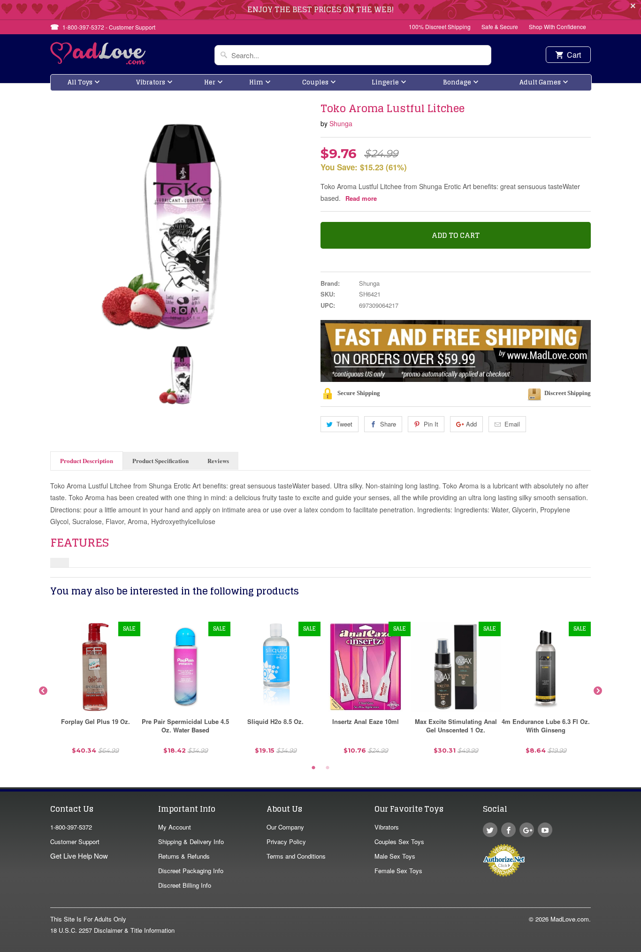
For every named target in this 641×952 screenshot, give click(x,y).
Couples (315, 82)
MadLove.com (569, 918)
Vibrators (150, 82)
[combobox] (352, 55)
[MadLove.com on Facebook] (508, 830)
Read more (361, 198)
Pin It (431, 423)
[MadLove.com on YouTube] (545, 830)
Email (512, 423)
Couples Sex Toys (399, 841)
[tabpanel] (95, 691)
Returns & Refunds (184, 856)
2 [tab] (327, 768)
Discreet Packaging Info (190, 870)
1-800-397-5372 (71, 827)
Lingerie (385, 82)
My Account (174, 827)
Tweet (344, 423)
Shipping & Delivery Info (191, 841)
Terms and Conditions (296, 856)
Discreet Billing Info (184, 885)
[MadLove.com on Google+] (526, 830)
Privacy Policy (286, 841)
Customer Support (74, 841)
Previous (43, 691)
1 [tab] (313, 768)
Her (209, 82)
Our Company (285, 827)
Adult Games (540, 82)
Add (471, 423)
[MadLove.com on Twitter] (490, 830)
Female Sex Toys (398, 870)
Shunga (340, 123)
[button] (640, 947)
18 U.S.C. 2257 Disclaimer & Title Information (112, 930)
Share (388, 423)
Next (598, 691)
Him (256, 82)
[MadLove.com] (98, 61)
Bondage (457, 82)
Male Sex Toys (394, 856)
